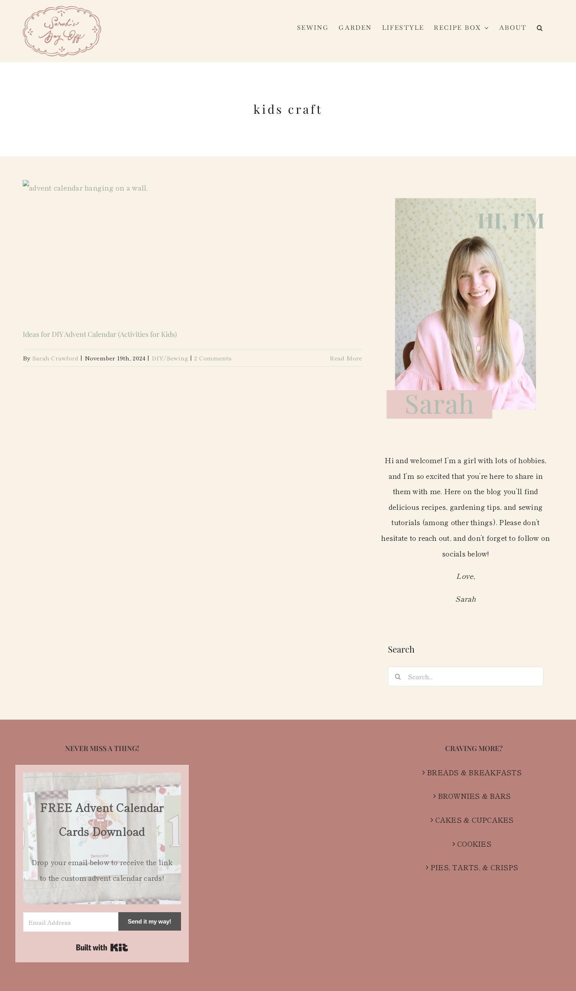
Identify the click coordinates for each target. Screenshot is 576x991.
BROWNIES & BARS (474, 796)
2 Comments (213, 358)
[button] (540, 28)
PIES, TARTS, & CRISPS (474, 867)
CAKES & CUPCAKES (474, 820)
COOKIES (474, 843)
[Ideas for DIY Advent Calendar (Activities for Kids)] (192, 249)
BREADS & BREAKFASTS (474, 772)
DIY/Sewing (170, 358)
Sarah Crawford (55, 358)
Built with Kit (102, 947)
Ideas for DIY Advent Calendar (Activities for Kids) (100, 334)
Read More (346, 358)
